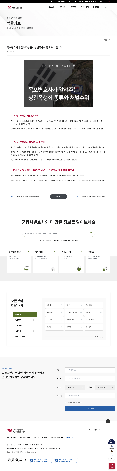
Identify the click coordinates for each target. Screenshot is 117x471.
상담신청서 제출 (90, 409)
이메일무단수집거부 (57, 437)
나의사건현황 (61, 2)
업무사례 (62, 7)
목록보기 (58, 196)
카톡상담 (111, 453)
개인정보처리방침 (25, 437)
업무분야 (73, 7)
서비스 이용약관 (12, 437)
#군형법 (48, 240)
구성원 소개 (84, 7)
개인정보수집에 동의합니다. (74, 403)
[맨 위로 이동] (108, 421)
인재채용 (99, 2)
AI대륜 (108, 2)
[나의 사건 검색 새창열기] (9, 460)
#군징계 (41, 240)
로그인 (52, 2)
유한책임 (44, 437)
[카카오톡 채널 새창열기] (17, 460)
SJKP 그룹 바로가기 (93, 430)
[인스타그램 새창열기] (25, 460)
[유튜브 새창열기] (21, 460)
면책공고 (36, 437)
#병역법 (56, 240)
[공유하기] (108, 40)
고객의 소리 (71, 2)
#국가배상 (75, 240)
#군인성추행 (65, 240)
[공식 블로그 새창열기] (13, 460)
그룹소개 (51, 7)
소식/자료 (96, 7)
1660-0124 (86, 2)
